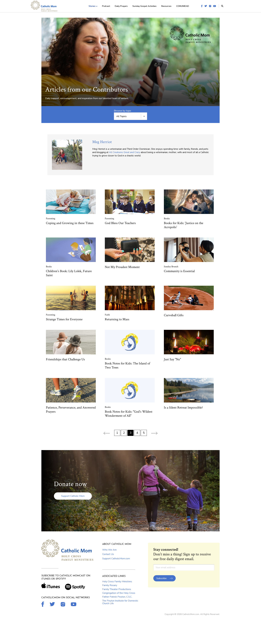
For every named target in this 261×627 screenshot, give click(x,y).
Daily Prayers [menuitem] (121, 6)
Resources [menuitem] (166, 6)
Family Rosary (109, 585)
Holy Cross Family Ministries (117, 581)
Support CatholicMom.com (116, 558)
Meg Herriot (102, 141)
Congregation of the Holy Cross (118, 593)
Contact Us (108, 554)
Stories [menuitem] (92, 6)
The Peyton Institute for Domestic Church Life (120, 602)
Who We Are (109, 549)
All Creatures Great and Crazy (124, 152)
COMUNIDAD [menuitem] (182, 6)
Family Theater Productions (116, 589)
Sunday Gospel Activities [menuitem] (144, 6)
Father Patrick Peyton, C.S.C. (117, 596)
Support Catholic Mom (73, 496)
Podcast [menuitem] (106, 6)
